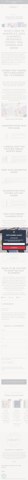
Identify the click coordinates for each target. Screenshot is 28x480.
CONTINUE (14, 248)
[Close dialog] (27, 228)
